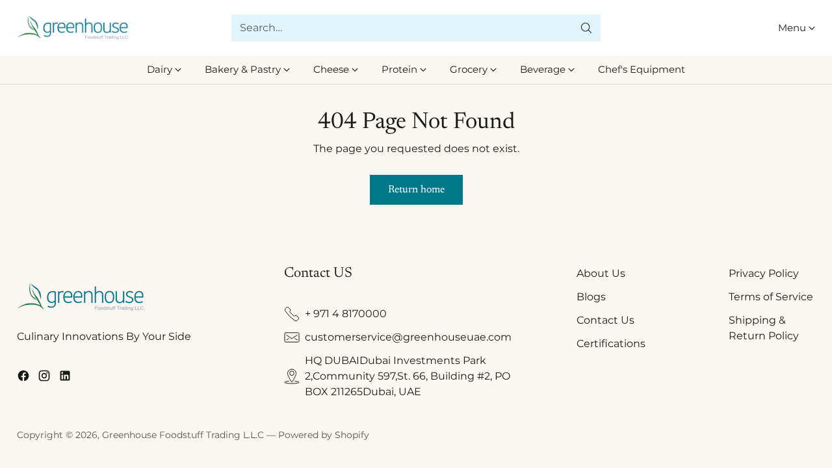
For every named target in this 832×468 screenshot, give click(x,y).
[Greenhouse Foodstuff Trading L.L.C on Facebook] (23, 378)
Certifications (611, 343)
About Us (601, 273)
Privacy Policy (764, 273)
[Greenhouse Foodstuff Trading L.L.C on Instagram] (44, 378)
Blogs (591, 297)
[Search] (586, 28)
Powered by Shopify (323, 435)
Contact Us (605, 320)
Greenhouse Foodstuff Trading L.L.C (183, 435)
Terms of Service (771, 297)
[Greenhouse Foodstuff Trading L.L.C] (74, 28)
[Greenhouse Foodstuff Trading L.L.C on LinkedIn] (65, 378)
